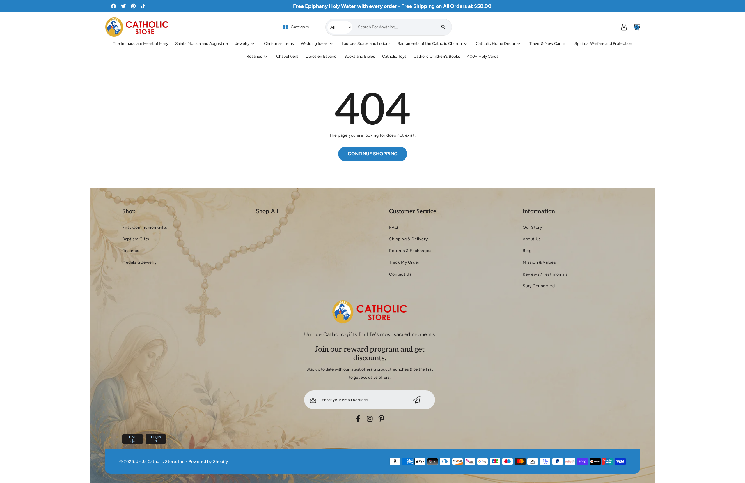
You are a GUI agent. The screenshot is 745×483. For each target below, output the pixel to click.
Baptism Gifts (135, 239)
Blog (527, 250)
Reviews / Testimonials (545, 274)
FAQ (393, 227)
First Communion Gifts (144, 227)
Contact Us (400, 274)
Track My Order (404, 262)
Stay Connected (539, 285)
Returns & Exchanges (410, 250)
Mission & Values (539, 262)
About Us (532, 239)
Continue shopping (373, 153)
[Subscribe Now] (417, 400)
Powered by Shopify (208, 461)
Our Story (532, 227)
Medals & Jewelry (139, 262)
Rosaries (130, 250)
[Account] (624, 27)
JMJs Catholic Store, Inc (160, 461)
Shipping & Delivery (408, 239)
